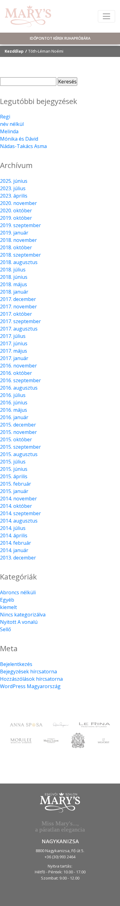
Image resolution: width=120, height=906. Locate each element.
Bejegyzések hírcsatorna (28, 671)
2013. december (18, 557)
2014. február (15, 542)
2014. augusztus (19, 520)
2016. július (13, 395)
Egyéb (7, 599)
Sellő (5, 629)
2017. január (14, 358)
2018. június (13, 277)
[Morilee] (21, 740)
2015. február (15, 483)
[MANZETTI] (78, 739)
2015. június (13, 469)
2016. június (13, 402)
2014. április (13, 535)
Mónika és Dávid (19, 138)
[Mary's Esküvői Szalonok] (28, 16)
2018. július (13, 269)
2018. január (14, 291)
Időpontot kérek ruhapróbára (60, 38)
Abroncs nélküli (18, 592)
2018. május (13, 284)
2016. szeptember (20, 380)
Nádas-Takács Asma (23, 146)
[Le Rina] (94, 724)
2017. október (16, 314)
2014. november (18, 498)
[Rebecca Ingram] (61, 724)
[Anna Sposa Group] (26, 724)
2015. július (13, 461)
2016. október (16, 373)
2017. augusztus (19, 328)
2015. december (18, 424)
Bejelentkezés (16, 664)
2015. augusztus (19, 454)
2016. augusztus (19, 387)
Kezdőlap (14, 51)
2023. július (13, 188)
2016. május (13, 410)
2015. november (18, 432)
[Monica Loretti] (51, 740)
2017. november (18, 306)
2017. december (18, 299)
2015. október (16, 439)
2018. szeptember (20, 254)
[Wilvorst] (103, 740)
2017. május (13, 350)
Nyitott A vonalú (19, 622)
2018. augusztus (19, 262)
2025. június (13, 181)
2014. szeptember (20, 513)
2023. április (13, 195)
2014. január (14, 550)
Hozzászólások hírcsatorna (31, 678)
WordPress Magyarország (30, 686)
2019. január (14, 232)
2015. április (13, 476)
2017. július (13, 336)
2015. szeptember (20, 446)
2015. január (14, 491)
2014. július (13, 528)
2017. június (13, 343)
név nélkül (12, 124)
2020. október (16, 210)
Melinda (9, 131)
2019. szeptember (20, 225)
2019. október (16, 217)
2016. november (18, 365)
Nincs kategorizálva (23, 614)
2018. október (16, 247)
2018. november (18, 240)
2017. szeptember (20, 321)
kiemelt (8, 607)
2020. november (18, 203)
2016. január (14, 417)
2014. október (16, 506)
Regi (5, 116)
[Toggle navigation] (106, 16)
